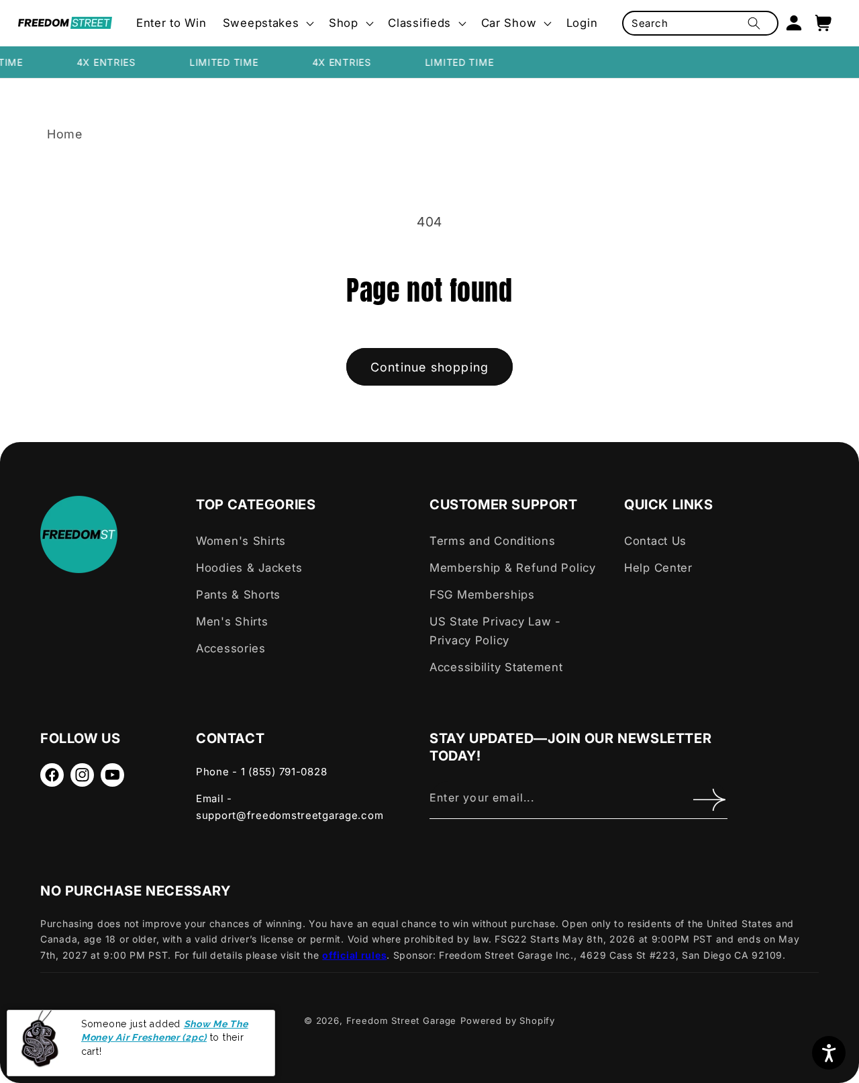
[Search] (754, 23)
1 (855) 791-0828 (284, 771)
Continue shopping (429, 367)
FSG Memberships (482, 594)
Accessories (231, 648)
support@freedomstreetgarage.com (289, 815)
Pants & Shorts (238, 594)
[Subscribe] (709, 799)
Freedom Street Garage (401, 1020)
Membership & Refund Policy (513, 567)
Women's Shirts (241, 541)
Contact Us (655, 541)
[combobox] (700, 23)
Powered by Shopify (507, 1020)
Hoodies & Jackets (249, 567)
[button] (268, 23)
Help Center (658, 567)
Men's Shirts (232, 621)
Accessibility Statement (496, 667)
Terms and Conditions (492, 541)
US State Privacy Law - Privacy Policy (495, 631)
